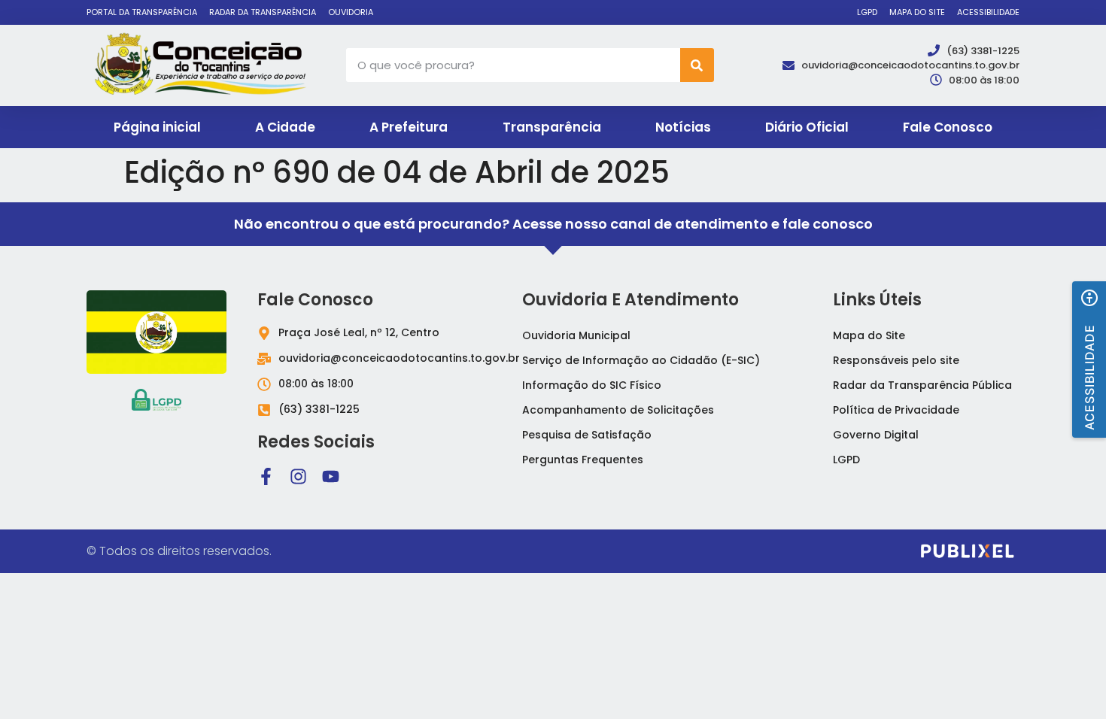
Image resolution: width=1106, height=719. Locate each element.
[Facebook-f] (266, 476)
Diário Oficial (807, 127)
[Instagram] (298, 476)
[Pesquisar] (697, 65)
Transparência (552, 127)
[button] (1089, 359)
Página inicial (157, 127)
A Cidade (285, 127)
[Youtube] (330, 476)
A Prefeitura (408, 127)
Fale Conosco (947, 127)
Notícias (683, 127)
